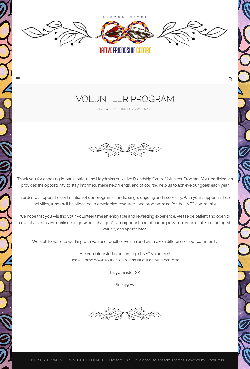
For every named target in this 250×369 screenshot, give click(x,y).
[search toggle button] (230, 79)
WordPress (215, 360)
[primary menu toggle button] (18, 79)
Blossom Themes (170, 360)
